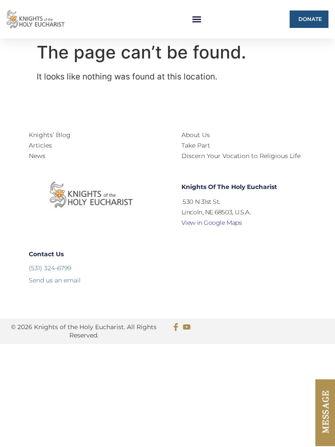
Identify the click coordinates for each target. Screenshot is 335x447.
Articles (40, 145)
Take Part (195, 145)
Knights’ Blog (50, 135)
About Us (195, 135)
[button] (197, 19)
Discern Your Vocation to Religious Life (241, 156)
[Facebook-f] (176, 327)
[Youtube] (187, 327)
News (37, 156)
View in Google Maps (211, 223)
